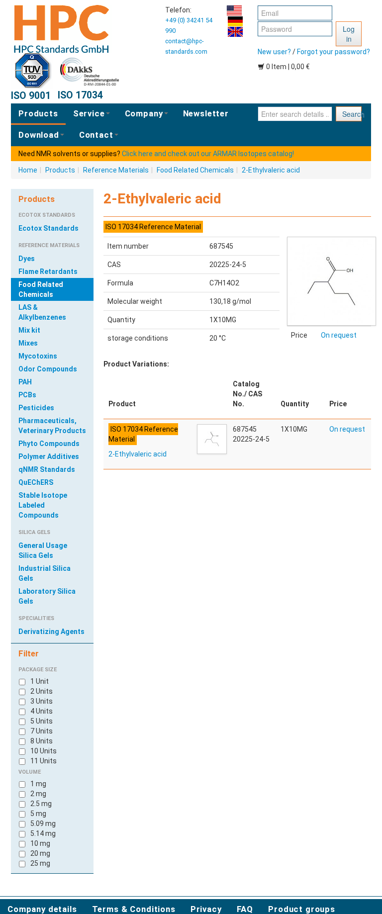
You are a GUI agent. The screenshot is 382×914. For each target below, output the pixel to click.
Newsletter (206, 113)
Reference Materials (116, 170)
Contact (96, 135)
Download (38, 135)
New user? (274, 52)
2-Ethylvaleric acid (271, 170)
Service (89, 113)
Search (352, 114)
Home (27, 170)
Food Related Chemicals (195, 170)
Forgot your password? (333, 52)
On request (339, 335)
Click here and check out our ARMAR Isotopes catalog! (208, 154)
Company (144, 113)
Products (38, 113)
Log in (349, 34)
